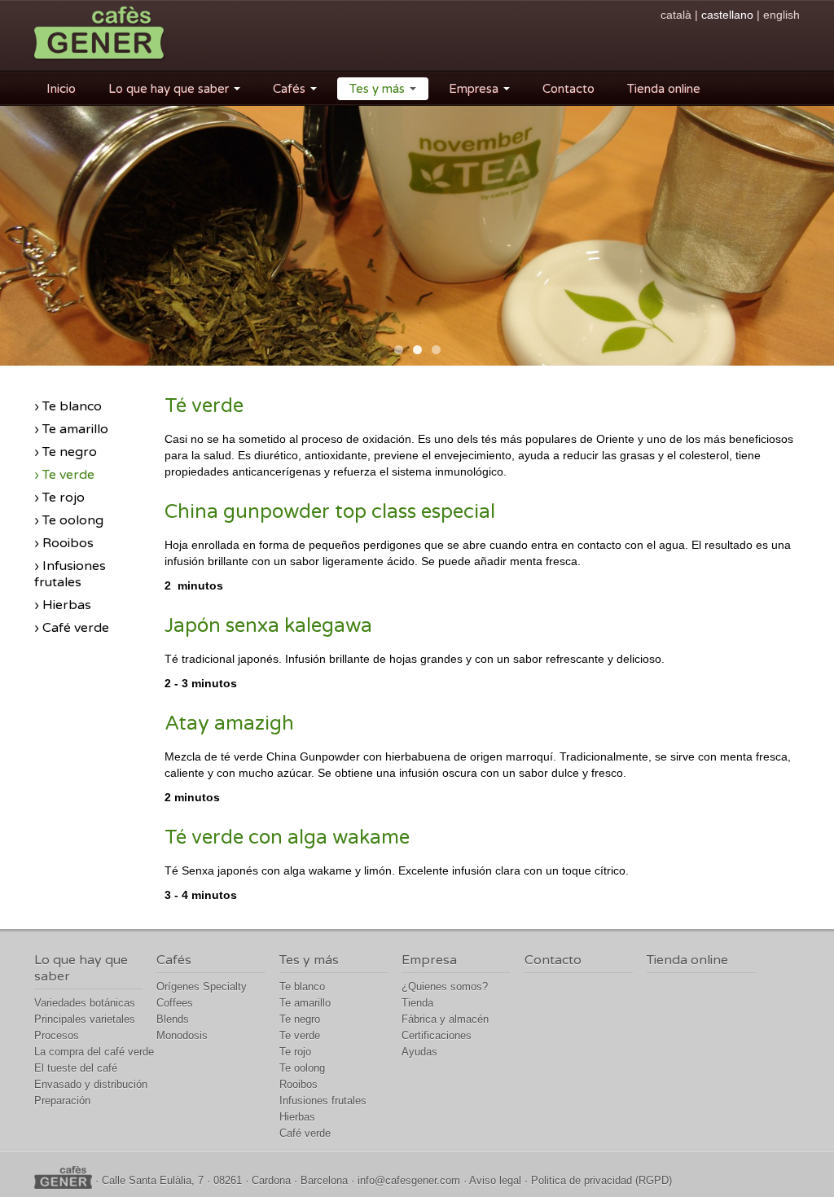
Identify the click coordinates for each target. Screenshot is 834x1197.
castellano (727, 14)
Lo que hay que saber (170, 88)
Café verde (305, 1133)
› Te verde (64, 475)
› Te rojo (59, 497)
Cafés (291, 88)
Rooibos (298, 1084)
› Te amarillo (71, 429)
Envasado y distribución (90, 1084)
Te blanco (302, 986)
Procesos (56, 1035)
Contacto (568, 88)
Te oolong (302, 1068)
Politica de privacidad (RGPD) (601, 1180)
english (781, 14)
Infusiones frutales (323, 1100)
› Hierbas (62, 605)
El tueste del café (75, 1068)
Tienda (417, 1003)
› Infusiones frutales (70, 574)
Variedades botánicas (84, 1003)
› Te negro (65, 452)
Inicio (61, 88)
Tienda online (663, 88)
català (676, 14)
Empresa (475, 88)
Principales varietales (84, 1019)
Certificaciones (437, 1035)
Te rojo (295, 1052)
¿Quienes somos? (445, 986)
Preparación (62, 1100)
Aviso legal (495, 1180)
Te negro (299, 1019)
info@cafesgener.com (409, 1180)
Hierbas (297, 1117)
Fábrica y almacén (445, 1019)
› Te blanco (68, 406)
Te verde (299, 1035)
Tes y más (378, 88)
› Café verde (71, 628)
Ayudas (419, 1052)
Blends (172, 1019)
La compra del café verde (94, 1052)
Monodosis (182, 1035)
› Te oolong (68, 520)
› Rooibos (64, 543)
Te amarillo (305, 1003)
